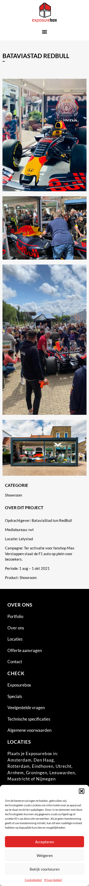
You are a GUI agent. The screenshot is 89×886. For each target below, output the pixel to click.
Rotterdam (18, 766)
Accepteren (44, 842)
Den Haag (44, 760)
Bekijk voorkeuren (45, 869)
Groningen (36, 772)
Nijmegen (46, 778)
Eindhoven (42, 766)
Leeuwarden (62, 772)
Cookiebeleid (33, 880)
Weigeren (45, 855)
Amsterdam (19, 760)
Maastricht (18, 778)
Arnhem (15, 772)
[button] (81, 791)
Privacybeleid (53, 880)
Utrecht (63, 766)
